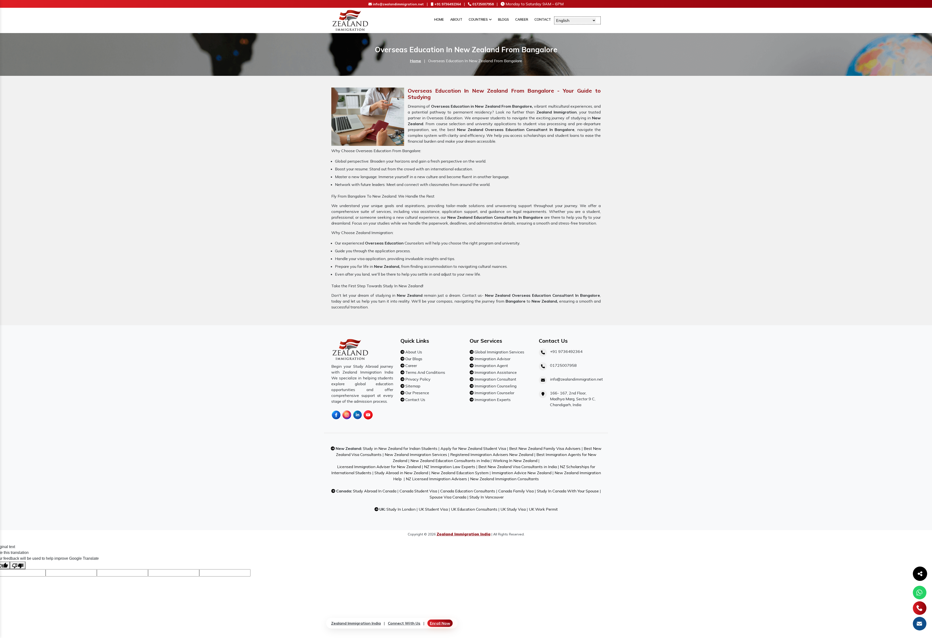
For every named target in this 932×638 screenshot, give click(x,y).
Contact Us (414, 399)
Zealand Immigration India (356, 623)
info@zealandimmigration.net (398, 4)
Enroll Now (440, 623)
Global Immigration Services (499, 352)
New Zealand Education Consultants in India (450, 460)
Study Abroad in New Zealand (401, 472)
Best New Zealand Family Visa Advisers (545, 448)
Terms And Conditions (424, 372)
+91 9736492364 (447, 4)
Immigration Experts (492, 399)
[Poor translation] (17, 565)
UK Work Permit (543, 509)
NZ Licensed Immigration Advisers (436, 478)
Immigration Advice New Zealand (521, 472)
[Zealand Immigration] (350, 19)
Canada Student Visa (418, 491)
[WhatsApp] (919, 592)
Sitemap (412, 386)
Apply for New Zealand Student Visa (473, 448)
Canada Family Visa (516, 491)
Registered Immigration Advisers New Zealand (491, 454)
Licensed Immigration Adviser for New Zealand (379, 466)
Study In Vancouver (486, 497)
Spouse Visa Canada (448, 497)
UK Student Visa (433, 509)
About (456, 19)
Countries (479, 19)
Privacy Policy (417, 379)
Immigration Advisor (492, 358)
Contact (542, 19)
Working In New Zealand (515, 460)
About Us (413, 352)
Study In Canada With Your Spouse (568, 491)
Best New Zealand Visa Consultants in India (517, 466)
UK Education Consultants (474, 509)
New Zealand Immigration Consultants (504, 478)
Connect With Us (404, 623)
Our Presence (416, 392)
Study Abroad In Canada (374, 491)
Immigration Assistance (495, 372)
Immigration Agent (491, 365)
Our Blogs (413, 358)
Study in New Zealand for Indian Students (400, 448)
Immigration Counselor (494, 392)
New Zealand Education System (460, 472)
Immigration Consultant (495, 379)
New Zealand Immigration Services (416, 454)
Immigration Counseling (495, 386)
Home (439, 19)
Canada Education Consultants (467, 491)
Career (521, 19)
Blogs (503, 19)
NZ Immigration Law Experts (449, 466)
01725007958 (482, 4)
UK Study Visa (513, 509)
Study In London (401, 509)
